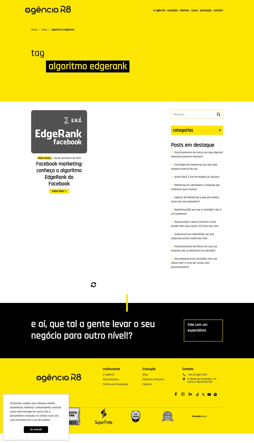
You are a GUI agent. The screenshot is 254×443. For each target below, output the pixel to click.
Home (34, 29)
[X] (203, 394)
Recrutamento (111, 379)
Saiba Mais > (59, 191)
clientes (184, 10)
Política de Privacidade (115, 384)
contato (218, 10)
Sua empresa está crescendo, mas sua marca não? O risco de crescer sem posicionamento (194, 263)
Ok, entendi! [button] (36, 429)
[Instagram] (183, 394)
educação (206, 10)
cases (194, 10)
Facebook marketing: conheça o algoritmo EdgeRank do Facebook (59, 173)
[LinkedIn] (191, 394)
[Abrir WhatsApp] (245, 434)
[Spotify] (215, 394)
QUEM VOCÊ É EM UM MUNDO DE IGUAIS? (197, 177)
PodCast (147, 384)
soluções (172, 10)
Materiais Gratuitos (153, 379)
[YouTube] (209, 394)
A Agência (108, 374)
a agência (159, 10)
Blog (145, 374)
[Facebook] (177, 394)
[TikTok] (197, 394)
